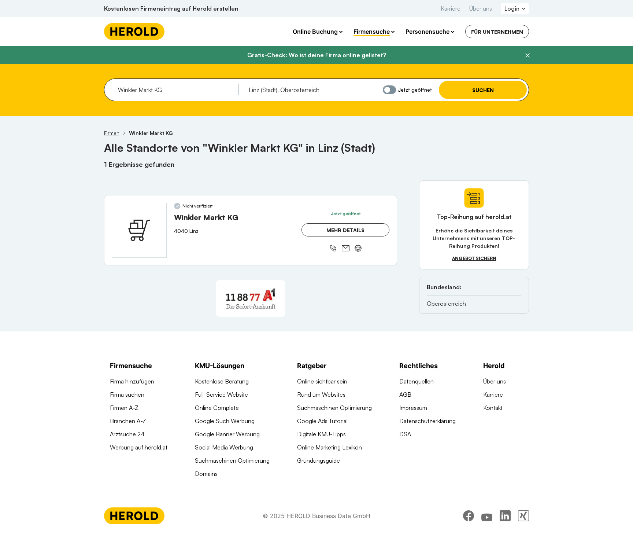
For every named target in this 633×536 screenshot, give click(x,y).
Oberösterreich (446, 303)
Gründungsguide (318, 460)
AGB (405, 394)
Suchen (483, 90)
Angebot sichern (474, 258)
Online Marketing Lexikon (329, 447)
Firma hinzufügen (132, 381)
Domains (206, 473)
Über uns (480, 8)
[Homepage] (134, 31)
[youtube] (486, 515)
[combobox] (175, 89)
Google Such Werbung (225, 421)
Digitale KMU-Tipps (321, 434)
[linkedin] (505, 515)
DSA (405, 434)
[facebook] (468, 515)
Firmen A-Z (124, 407)
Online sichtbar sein (322, 381)
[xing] (523, 515)
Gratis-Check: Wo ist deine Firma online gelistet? (316, 55)
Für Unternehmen (497, 32)
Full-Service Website (221, 394)
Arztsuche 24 (127, 434)
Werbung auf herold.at (138, 447)
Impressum (413, 407)
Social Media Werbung (224, 447)
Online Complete (217, 407)
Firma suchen (127, 394)
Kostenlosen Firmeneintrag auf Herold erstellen (171, 8)
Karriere (450, 8)
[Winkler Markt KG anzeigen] (139, 230)
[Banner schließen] (527, 55)
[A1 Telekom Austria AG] (250, 298)
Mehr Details (345, 230)
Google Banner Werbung (227, 434)
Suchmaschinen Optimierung (232, 460)
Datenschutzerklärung (427, 421)
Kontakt (493, 407)
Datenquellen (416, 381)
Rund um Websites (321, 394)
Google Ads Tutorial (322, 421)
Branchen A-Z (128, 421)
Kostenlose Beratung (222, 381)
